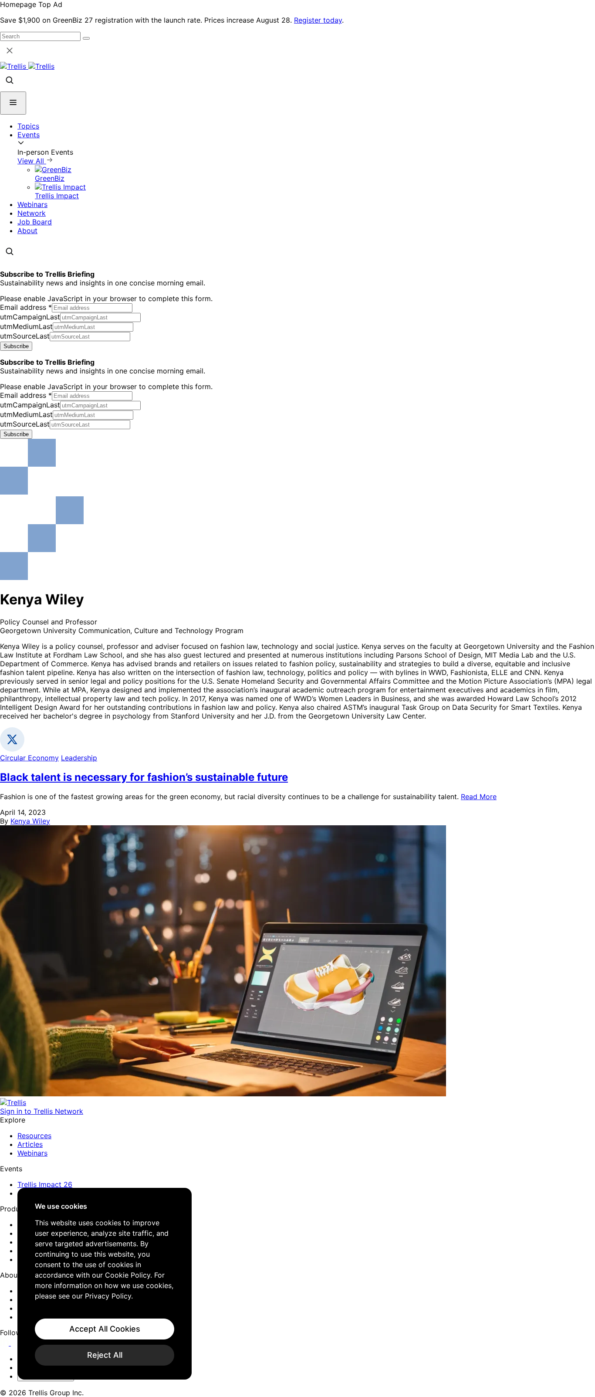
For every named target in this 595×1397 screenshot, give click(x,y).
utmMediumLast (26, 326)
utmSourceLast (25, 336)
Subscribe (16, 346)
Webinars (32, 204)
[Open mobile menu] (13, 103)
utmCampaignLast (30, 316)
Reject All (104, 1355)
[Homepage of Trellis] (13, 1102)
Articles (30, 1144)
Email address (26, 307)
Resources (34, 1135)
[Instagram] (16, 1343)
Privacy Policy (108, 1296)
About (27, 230)
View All (31, 160)
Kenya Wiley (30, 821)
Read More (479, 796)
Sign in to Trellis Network (41, 1111)
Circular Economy (29, 757)
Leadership (79, 757)
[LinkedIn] (5, 1343)
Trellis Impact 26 (44, 1184)
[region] (104, 1284)
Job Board (34, 221)
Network (31, 213)
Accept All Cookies (104, 1328)
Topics (28, 126)
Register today (318, 20)
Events (28, 134)
